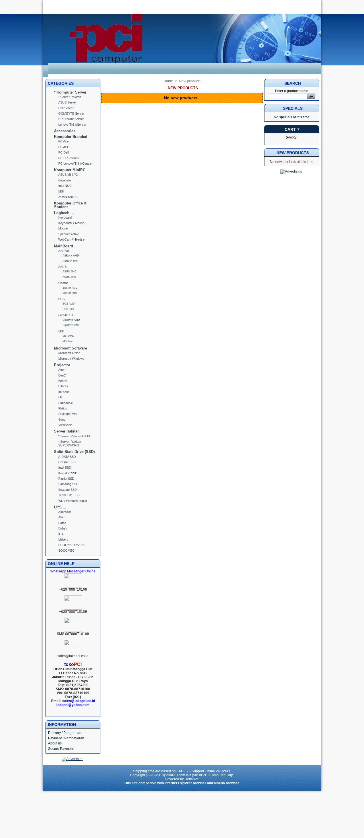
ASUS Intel (69, 277)
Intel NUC (65, 185)
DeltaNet (191, 779)
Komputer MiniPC (69, 170)
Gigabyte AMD (71, 319)
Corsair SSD (67, 462)
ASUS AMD (69, 271)
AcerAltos (65, 512)
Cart (290, 129)
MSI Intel (68, 341)
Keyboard (65, 217)
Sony (61, 419)
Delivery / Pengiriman (64, 733)
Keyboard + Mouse (71, 223)
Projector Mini (67, 413)
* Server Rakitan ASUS (74, 436)
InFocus (64, 392)
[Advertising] (73, 759)
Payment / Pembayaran (66, 738)
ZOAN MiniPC (68, 196)
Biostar (63, 283)
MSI (61, 191)
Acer (61, 369)
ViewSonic (65, 425)
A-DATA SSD (67, 456)
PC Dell (63, 152)
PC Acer (64, 141)
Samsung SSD (68, 484)
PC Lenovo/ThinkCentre (75, 163)
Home (168, 81)
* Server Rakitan (69, 97)
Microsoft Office (69, 353)
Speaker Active (68, 234)
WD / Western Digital (72, 500)
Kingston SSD (67, 473)
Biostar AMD (70, 287)
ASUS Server (67, 102)
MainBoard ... (66, 246)
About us (55, 743)
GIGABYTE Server (71, 113)
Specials (293, 108)
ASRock (64, 251)
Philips (62, 408)
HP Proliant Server (71, 119)
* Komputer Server (70, 92)
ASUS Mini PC (68, 174)
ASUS (62, 266)
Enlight (62, 528)
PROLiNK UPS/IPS (71, 545)
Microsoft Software (70, 348)
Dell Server (66, 108)
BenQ (62, 375)
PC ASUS (64, 147)
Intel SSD (64, 467)
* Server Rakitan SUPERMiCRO (69, 443)
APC (61, 517)
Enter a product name (291, 91)
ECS (61, 299)
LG (60, 397)
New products (292, 152)
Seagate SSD (67, 489)
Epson (62, 380)
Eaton (62, 523)
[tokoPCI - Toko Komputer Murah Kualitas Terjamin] (184, 76)
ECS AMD (69, 303)
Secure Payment (61, 749)
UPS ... (60, 507)
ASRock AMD (71, 255)
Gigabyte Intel (71, 325)
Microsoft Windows (71, 358)
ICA (60, 534)
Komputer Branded (70, 137)
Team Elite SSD (69, 495)
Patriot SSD (66, 478)
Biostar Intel (70, 292)
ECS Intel (68, 309)
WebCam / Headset (71, 239)
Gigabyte (64, 180)
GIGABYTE (66, 315)
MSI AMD (68, 335)
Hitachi (63, 386)
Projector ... (64, 365)
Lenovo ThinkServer (72, 124)
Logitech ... (64, 213)
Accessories (64, 131)
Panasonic (65, 403)
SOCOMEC (66, 550)
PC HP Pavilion (68, 158)
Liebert (63, 539)
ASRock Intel (70, 260)
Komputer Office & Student (70, 205)
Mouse (63, 228)
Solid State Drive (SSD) (74, 452)
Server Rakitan (67, 431)
